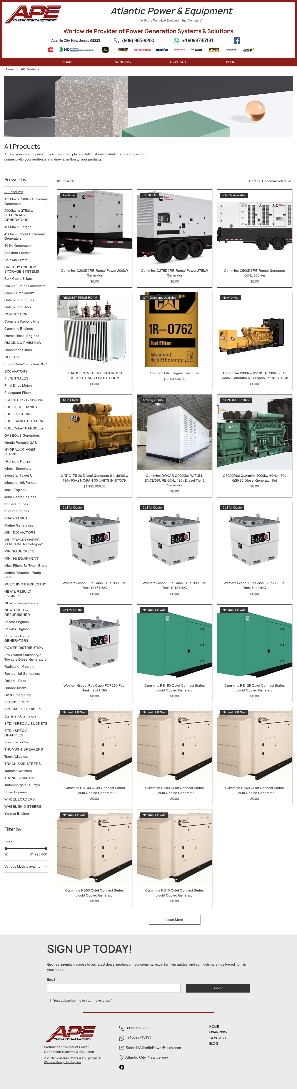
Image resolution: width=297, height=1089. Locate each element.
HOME (214, 1026)
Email (52, 979)
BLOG (213, 1043)
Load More (174, 920)
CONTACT (217, 1037)
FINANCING (218, 1032)
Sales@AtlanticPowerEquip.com (153, 1047)
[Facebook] (237, 40)
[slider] (5, 848)
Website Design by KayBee (62, 1062)
